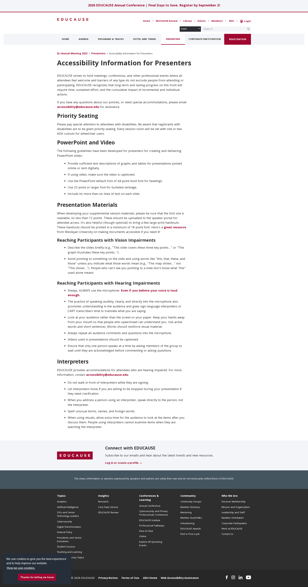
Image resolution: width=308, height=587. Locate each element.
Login (247, 21)
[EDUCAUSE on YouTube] (248, 577)
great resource (175, 227)
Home (146, 21)
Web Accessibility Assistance (180, 578)
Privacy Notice (108, 578)
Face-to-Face (146, 531)
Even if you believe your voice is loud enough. (122, 293)
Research (103, 502)
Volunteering (187, 524)
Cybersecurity (64, 522)
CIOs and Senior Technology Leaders (68, 514)
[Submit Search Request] (248, 28)
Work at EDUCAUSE (232, 529)
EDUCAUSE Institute (149, 521)
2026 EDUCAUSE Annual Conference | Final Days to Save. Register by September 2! (154, 6)
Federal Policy (64, 532)
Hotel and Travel (144, 39)
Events (201, 21)
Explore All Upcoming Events (150, 544)
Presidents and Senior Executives (69, 540)
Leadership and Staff (233, 513)
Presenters (173, 39)
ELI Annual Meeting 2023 (72, 54)
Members (217, 21)
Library (187, 21)
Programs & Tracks (111, 39)
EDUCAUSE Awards (190, 529)
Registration (237, 39)
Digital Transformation (69, 527)
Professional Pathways (152, 526)
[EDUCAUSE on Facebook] (227, 577)
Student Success (66, 547)
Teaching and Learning (69, 552)
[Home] (73, 19)
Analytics (62, 502)
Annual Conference (149, 506)
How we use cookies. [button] (21, 568)
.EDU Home (150, 578)
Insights (103, 496)
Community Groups (190, 502)
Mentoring (185, 513)
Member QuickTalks (191, 518)
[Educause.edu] (75, 455)
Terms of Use (130, 578)
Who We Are (230, 496)
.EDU (231, 21)
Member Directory (190, 507)
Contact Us (227, 534)
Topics (61, 496)
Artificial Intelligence (68, 507)
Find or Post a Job (190, 534)
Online (142, 537)
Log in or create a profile (121, 463)
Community (188, 496)
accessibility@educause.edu (78, 107)
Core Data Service (108, 507)
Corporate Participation (204, 39)
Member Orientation (233, 518)
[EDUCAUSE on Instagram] (233, 577)
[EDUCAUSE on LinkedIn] (241, 577)
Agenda (83, 39)
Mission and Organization (236, 507)
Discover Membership (233, 502)
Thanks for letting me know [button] (37, 577)
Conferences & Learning (149, 498)
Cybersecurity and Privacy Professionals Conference (153, 513)
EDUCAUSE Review (167, 21)
